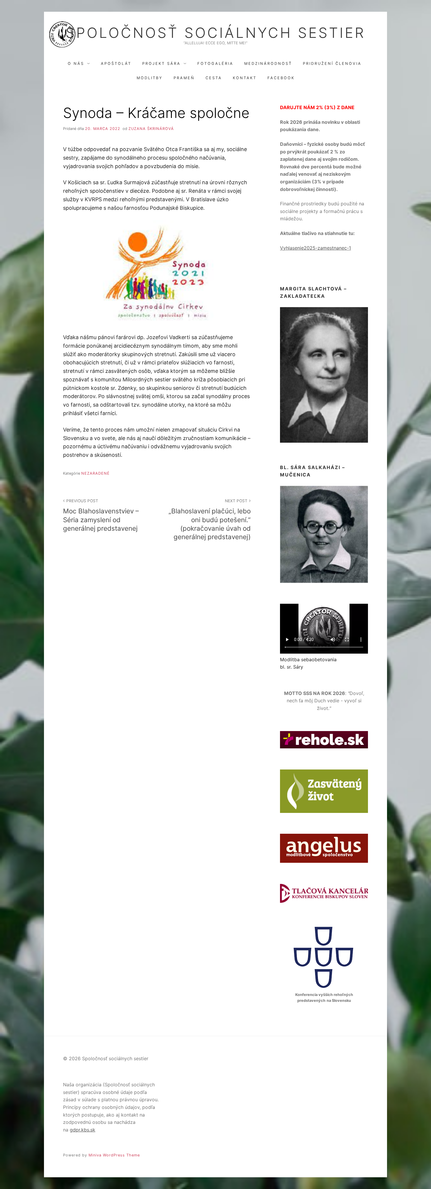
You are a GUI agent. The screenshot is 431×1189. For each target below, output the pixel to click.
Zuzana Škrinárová (151, 128)
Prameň (184, 78)
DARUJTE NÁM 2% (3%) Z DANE (317, 107)
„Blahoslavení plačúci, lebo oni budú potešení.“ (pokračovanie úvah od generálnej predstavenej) (210, 519)
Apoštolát (116, 63)
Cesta (214, 78)
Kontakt (245, 78)
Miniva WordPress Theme (114, 1155)
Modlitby (150, 78)
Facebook (281, 78)
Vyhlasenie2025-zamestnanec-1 (315, 248)
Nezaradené (95, 473)
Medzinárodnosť (268, 63)
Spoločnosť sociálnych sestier (215, 33)
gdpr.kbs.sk (82, 1130)
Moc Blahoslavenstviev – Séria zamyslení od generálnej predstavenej (101, 515)
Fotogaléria (215, 63)
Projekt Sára (161, 63)
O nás (76, 63)
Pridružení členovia (332, 63)
